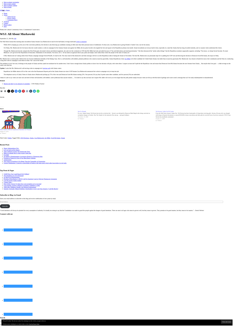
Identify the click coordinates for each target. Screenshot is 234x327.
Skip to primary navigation (11, 2)
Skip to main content (10, 4)
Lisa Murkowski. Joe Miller (42, 138)
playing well (46, 68)
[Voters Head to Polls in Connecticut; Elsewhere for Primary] (38, 120)
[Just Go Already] (117, 115)
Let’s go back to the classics (12, 150)
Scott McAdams (55, 138)
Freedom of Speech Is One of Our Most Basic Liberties (20, 158)
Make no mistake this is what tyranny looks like (17, 153)
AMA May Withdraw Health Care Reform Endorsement (20, 187)
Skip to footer (8, 7)
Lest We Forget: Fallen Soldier (12, 180)
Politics (10, 138)
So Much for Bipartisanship (12, 177)
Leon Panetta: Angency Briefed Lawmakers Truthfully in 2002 (22, 185)
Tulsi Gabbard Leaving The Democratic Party (17, 151)
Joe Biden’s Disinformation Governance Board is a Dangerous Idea (23, 156)
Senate (63, 138)
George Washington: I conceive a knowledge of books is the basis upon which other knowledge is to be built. (35, 163)
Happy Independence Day (11, 148)
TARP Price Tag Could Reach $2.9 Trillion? (16, 174)
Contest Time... (8, 182)
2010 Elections (24, 138)
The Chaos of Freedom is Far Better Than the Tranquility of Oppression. (24, 161)
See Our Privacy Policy (34, 324)
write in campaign (81, 41)
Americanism (7, 160)
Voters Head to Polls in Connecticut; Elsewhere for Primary (15, 129)
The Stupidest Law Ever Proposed (13, 175)
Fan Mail (6, 155)
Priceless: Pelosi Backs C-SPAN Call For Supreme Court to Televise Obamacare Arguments (30, 179)
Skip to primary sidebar (10, 5)
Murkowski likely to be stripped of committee (17, 84)
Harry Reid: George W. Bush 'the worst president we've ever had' (22, 184)
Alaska (32, 138)
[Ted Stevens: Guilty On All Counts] (194, 116)
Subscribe (5, 206)
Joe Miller (127, 59)
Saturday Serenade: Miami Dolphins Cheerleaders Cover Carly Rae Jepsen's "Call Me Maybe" (31, 189)
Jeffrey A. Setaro (5, 10)
